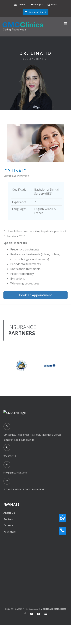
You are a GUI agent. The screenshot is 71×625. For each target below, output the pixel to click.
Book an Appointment (35, 295)
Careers (8, 525)
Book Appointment (37, 12)
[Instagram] (31, 614)
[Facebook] (25, 614)
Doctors (8, 519)
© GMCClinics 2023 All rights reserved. (35, 609)
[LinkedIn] (46, 614)
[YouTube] (38, 614)
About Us (9, 512)
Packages (9, 531)
